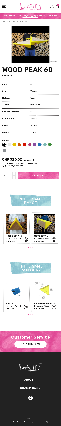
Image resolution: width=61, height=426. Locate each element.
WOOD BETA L (41, 236)
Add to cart (38, 175)
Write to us (33, 344)
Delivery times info (15, 166)
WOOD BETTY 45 (14, 236)
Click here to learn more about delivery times (40, 16)
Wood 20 (10, 303)
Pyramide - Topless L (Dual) (44, 304)
